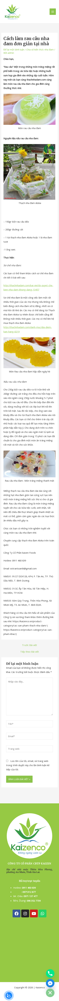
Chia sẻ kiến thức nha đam (40, 49)
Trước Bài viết (29, 645)
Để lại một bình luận (13, 49)
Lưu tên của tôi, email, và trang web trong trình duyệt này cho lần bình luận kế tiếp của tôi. (27, 765)
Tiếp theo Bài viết (29, 652)
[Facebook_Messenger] (50, 983)
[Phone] (50, 973)
